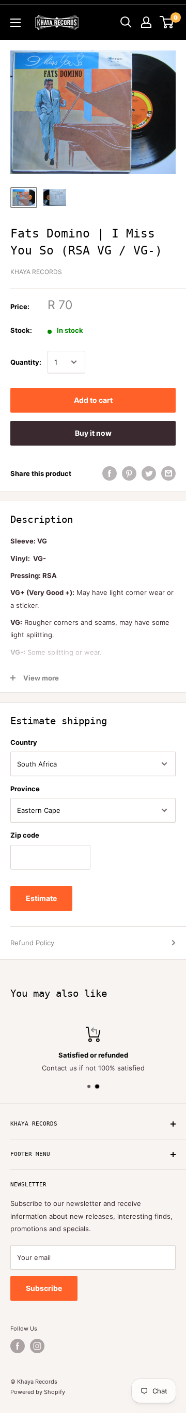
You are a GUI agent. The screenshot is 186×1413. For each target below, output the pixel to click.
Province (25, 789)
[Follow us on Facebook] (17, 1346)
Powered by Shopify (37, 1391)
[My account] (146, 22)
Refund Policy (32, 943)
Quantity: (25, 362)
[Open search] (126, 22)
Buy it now (93, 433)
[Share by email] (168, 473)
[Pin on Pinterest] (129, 473)
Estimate (41, 898)
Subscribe (44, 1288)
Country (23, 742)
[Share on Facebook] (109, 473)
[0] (167, 22)
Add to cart (93, 400)
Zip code (24, 835)
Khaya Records (36, 272)
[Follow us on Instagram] (37, 1346)
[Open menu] (15, 23)
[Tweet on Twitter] (149, 473)
